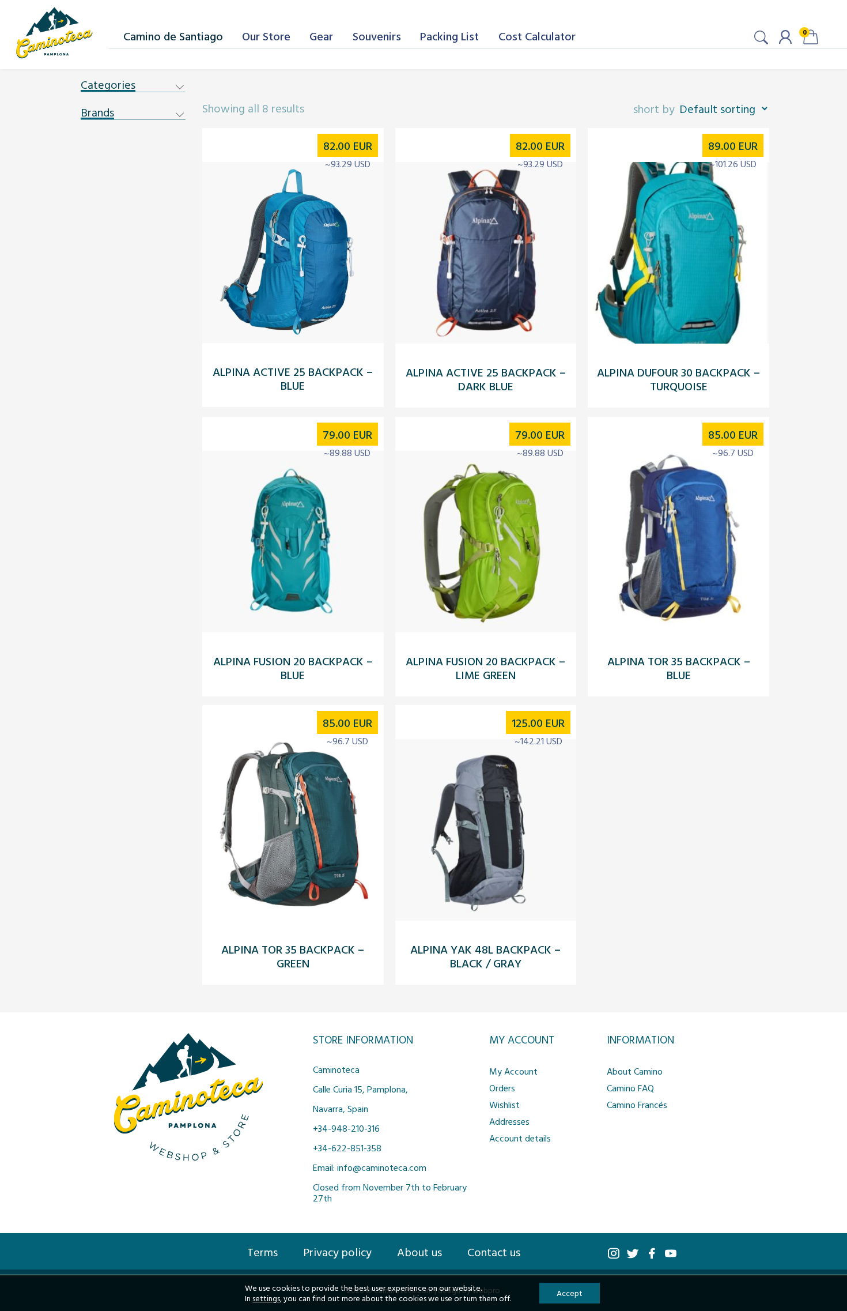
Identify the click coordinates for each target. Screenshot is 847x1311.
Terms (262, 1251)
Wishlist (504, 1105)
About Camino (635, 1071)
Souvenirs (377, 35)
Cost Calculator (537, 35)
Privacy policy (337, 1251)
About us (419, 1251)
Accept (570, 1293)
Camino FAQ (630, 1088)
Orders (502, 1088)
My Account (513, 1071)
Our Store (266, 35)
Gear (321, 35)
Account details (520, 1138)
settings (266, 1298)
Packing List (449, 35)
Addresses (509, 1121)
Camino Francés (637, 1105)
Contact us (493, 1251)
